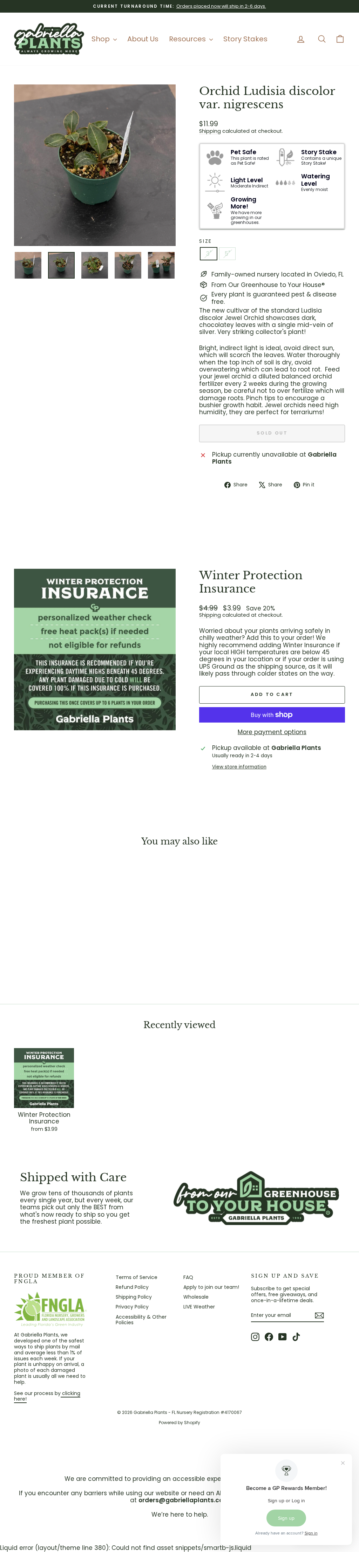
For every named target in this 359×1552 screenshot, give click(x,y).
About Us (142, 39)
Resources (188, 39)
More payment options (272, 732)
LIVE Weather (199, 1306)
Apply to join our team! (211, 1287)
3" (208, 253)
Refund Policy (132, 1287)
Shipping (210, 131)
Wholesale (196, 1296)
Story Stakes (245, 39)
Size (205, 241)
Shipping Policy (134, 1296)
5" (227, 253)
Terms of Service (136, 1277)
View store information (239, 767)
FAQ (188, 1277)
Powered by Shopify (179, 1422)
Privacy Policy (132, 1306)
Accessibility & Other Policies (141, 1319)
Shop (101, 39)
